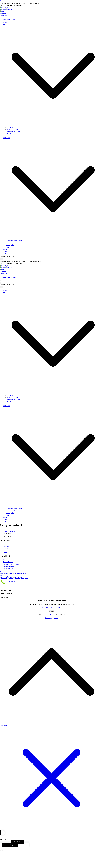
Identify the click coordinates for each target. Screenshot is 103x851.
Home (5, 544)
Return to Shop (17, 842)
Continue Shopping (9, 845)
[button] (53, 125)
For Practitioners (8, 562)
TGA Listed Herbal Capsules (14, 241)
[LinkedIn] (16, 574)
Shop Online (3, 13)
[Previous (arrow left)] (0, 850)
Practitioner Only (11, 243)
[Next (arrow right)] (2, 850)
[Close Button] (0, 283)
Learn (5, 552)
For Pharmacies (8, 568)
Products (6, 548)
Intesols (56, 618)
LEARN (5, 249)
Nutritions (9, 247)
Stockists (9, 133)
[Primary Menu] (0, 280)
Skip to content (4, 1)
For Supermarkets (8, 566)
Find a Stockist (4, 15)
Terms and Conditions (13, 131)
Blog (4, 550)
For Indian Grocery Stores (11, 564)
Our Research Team (12, 129)
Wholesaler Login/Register (8, 19)
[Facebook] (3, 574)
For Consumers (7, 560)
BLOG (5, 251)
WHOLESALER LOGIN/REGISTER (51, 608)
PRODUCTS (6, 406)
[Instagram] (24, 574)
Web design (48, 618)
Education (9, 127)
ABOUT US (6, 292)
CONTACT (6, 253)
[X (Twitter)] (10, 574)
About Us (6, 546)
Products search (5, 257)
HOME (5, 22)
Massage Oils (10, 245)
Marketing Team (11, 136)
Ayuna (51, 614)
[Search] (1, 259)
